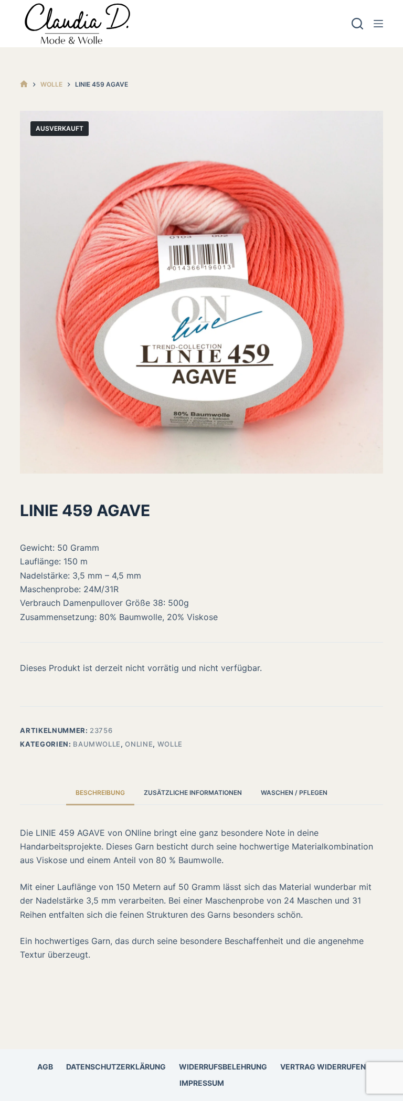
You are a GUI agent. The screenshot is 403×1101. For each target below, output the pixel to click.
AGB (45, 1066)
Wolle (170, 744)
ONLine (139, 744)
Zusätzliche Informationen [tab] (193, 792)
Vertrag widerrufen (323, 1066)
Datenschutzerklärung (116, 1066)
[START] (24, 84)
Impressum (201, 1082)
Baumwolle (97, 744)
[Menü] (378, 23)
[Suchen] (357, 23)
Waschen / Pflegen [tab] (294, 792)
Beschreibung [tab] (100, 792)
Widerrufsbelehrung (223, 1066)
